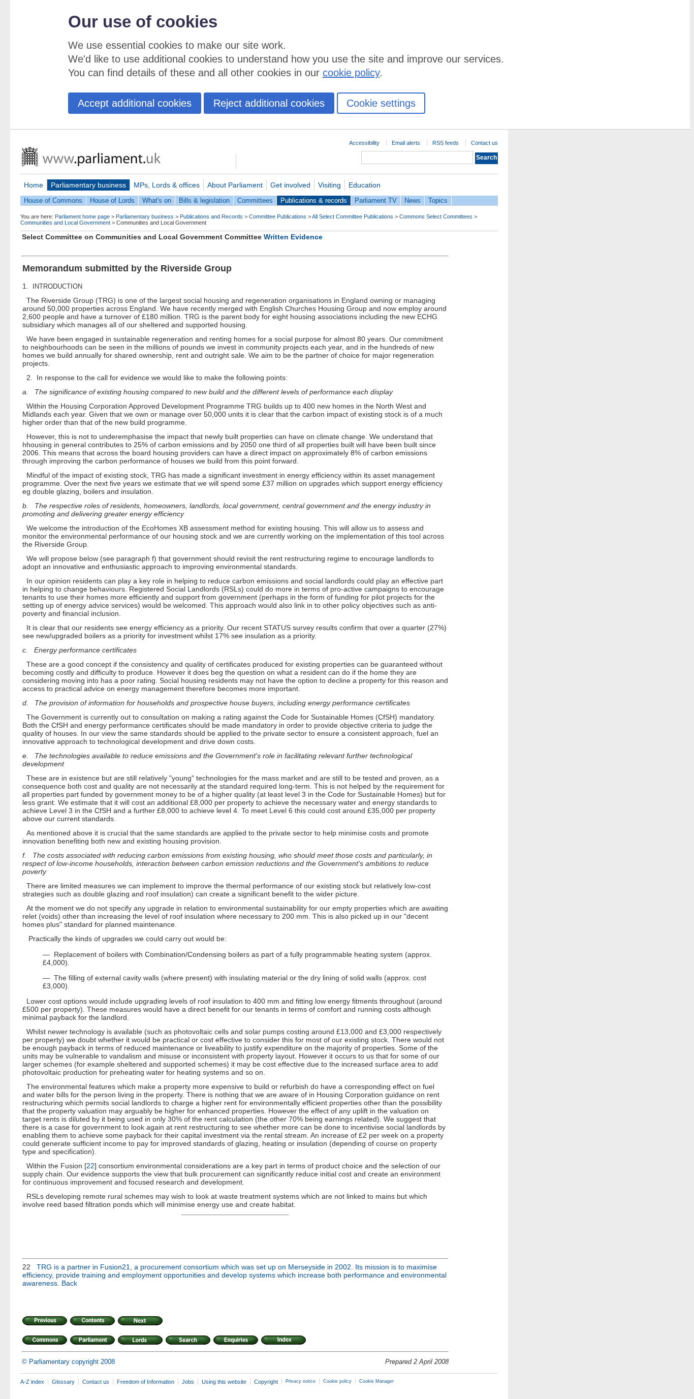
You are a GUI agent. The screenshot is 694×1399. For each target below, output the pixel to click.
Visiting (329, 185)
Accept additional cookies (135, 103)
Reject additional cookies (269, 103)
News (412, 200)
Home (33, 185)
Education (365, 185)
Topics (438, 200)
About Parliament (235, 185)
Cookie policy (337, 1381)
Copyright (266, 1382)
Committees (255, 200)
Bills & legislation (204, 200)
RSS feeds (445, 143)
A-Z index (32, 1382)
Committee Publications (277, 216)
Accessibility (364, 143)
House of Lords (112, 200)
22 (90, 1166)
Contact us (484, 143)
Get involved (290, 185)
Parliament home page (82, 216)
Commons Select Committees (435, 216)
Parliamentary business (88, 185)
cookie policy (351, 72)
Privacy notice (301, 1381)
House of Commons (53, 200)
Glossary (63, 1382)
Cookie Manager (376, 1381)
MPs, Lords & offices (167, 185)
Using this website (224, 1382)
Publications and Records (211, 216)
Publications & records (313, 200)
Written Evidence (293, 237)
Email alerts (406, 143)
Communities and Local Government (65, 223)
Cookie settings (381, 103)
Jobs (188, 1382)
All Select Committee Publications (352, 216)
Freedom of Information (145, 1382)
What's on (156, 200)
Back (69, 1283)
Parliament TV (376, 200)
